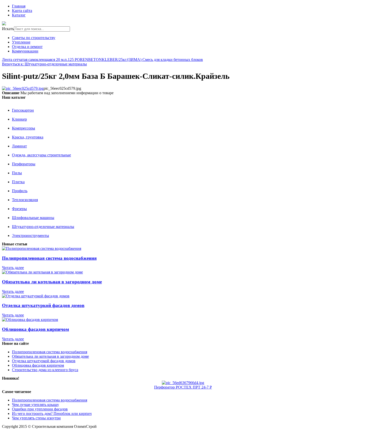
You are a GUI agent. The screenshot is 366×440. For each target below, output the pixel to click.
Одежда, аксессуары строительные (41, 155)
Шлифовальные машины (33, 218)
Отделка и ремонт (27, 46)
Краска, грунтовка (27, 137)
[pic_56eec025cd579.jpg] (23, 88)
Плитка (18, 182)
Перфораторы (23, 164)
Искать (8, 29)
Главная (18, 6)
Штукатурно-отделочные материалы (43, 226)
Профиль (19, 191)
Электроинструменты (30, 235)
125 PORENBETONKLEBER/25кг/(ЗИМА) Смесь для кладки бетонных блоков (135, 59)
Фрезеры (19, 209)
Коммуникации (25, 51)
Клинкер (19, 119)
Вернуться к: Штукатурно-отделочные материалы (44, 64)
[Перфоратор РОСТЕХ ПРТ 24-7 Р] (183, 383)
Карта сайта (22, 10)
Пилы (17, 173)
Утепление (21, 42)
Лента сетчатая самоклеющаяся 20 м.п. (35, 59)
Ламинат (19, 146)
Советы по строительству (33, 38)
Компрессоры (23, 128)
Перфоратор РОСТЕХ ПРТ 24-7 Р (183, 387)
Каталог (19, 15)
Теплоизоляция (25, 200)
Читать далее (13, 267)
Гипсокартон (23, 110)
